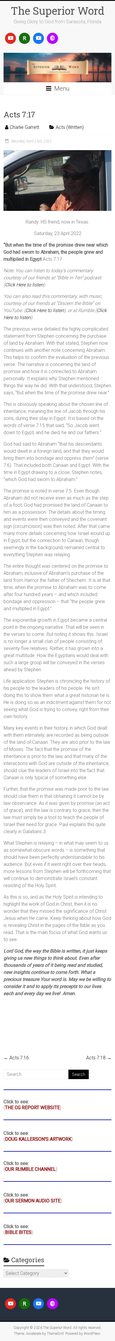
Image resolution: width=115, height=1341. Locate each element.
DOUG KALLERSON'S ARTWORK (38, 1139)
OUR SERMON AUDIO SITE (32, 1201)
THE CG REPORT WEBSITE (32, 1107)
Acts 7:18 (98, 1058)
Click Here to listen (24, 285)
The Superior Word (57, 11)
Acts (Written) (70, 127)
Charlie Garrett (24, 127)
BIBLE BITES (18, 1232)
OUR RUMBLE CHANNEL (30, 1169)
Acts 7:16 (16, 1058)
